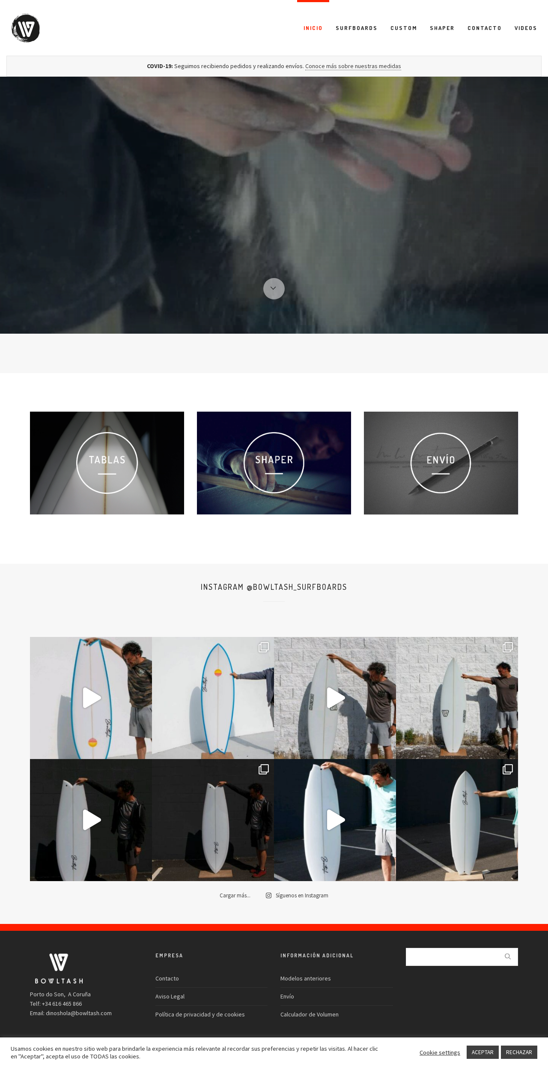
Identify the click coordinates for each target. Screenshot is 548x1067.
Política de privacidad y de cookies (200, 1014)
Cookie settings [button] (440, 1052)
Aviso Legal (170, 996)
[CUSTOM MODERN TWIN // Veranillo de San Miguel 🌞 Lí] (91, 698)
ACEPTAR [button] (483, 1052)
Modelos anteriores (305, 978)
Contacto (167, 978)
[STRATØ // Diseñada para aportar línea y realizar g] (335, 820)
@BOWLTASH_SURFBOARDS (297, 587)
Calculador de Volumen (309, 1014)
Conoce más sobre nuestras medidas (353, 66)
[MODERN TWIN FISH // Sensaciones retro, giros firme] (91, 820)
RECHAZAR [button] (519, 1052)
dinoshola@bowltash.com (79, 1013)
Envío (287, 996)
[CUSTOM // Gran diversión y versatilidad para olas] (335, 698)
